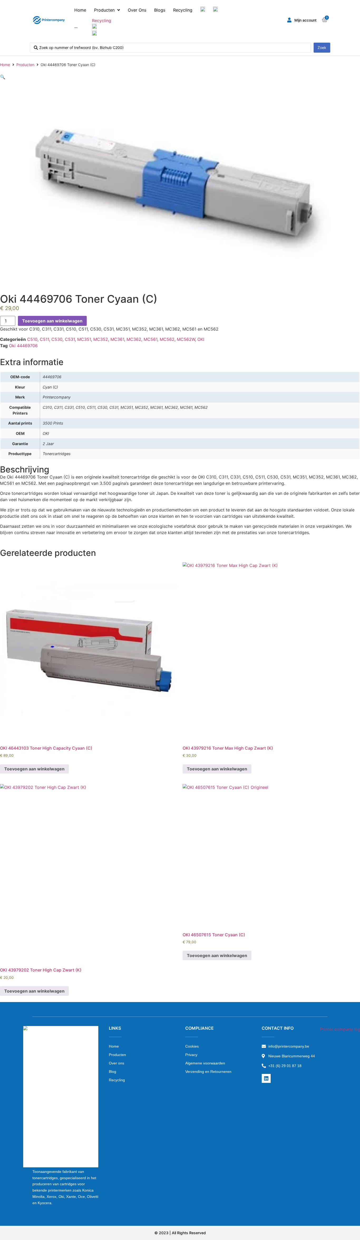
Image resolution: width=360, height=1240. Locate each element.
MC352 (100, 339)
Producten (25, 64)
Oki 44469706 (23, 345)
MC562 (167, 339)
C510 (32, 339)
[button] (2, 76)
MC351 (84, 339)
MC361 (117, 339)
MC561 (150, 339)
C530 (56, 339)
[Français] (215, 10)
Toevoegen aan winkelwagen (52, 320)
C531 (70, 339)
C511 (44, 339)
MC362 (134, 339)
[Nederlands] (202, 10)
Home (5, 64)
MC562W (186, 339)
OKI (200, 339)
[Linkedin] (266, 1078)
